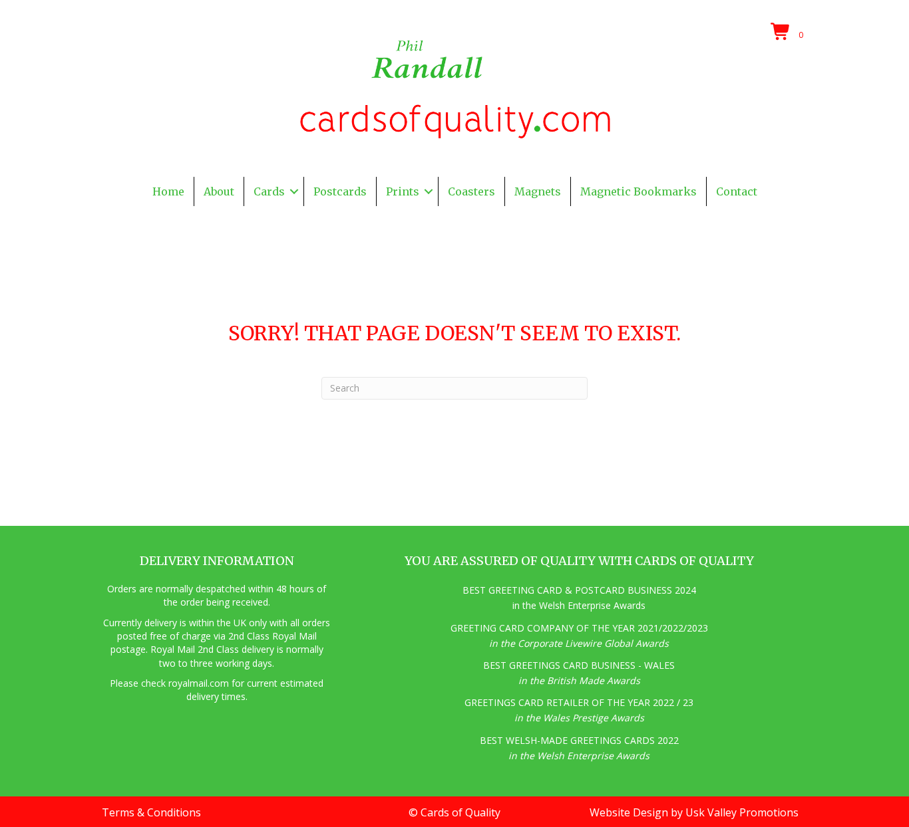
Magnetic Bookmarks (638, 191)
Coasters (471, 191)
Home (168, 191)
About (219, 191)
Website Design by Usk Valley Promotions (694, 812)
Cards (269, 191)
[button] (294, 191)
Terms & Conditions (151, 812)
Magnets (537, 191)
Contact (736, 191)
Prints (402, 191)
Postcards (340, 191)
